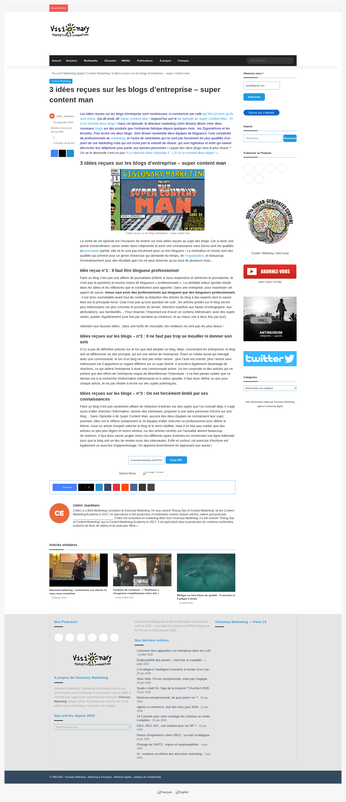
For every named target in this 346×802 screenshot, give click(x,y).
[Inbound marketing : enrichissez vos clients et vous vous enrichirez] (78, 570)
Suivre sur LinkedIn (261, 112)
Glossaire (110, 60)
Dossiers (71, 60)
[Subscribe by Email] (281, 168)
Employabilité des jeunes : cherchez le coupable (169, 660)
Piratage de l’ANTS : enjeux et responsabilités (168, 744)
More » (133, 525)
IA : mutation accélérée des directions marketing (169, 754)
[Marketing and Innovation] (70, 30)
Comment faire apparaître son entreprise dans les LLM (173, 650)
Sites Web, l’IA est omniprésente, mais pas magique (172, 679)
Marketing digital (74, 73)
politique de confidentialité (147, 777)
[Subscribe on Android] (270, 168)
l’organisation (194, 255)
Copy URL (176, 459)
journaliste (92, 251)
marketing (118, 138)
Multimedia (90, 60)
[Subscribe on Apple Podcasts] (248, 168)
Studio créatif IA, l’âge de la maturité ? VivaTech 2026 (173, 688)
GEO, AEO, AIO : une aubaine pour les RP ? (166, 725)
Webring (267, 253)
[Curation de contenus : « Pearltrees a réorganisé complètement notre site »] (142, 570)
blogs (99, 128)
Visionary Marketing (75, 777)
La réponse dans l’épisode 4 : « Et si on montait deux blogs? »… (174, 153)
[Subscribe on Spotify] (259, 168)
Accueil (56, 60)
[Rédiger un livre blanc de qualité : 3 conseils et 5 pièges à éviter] (206, 573)
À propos (165, 60)
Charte (255, 253)
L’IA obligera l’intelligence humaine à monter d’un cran (173, 669)
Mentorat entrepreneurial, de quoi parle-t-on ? (167, 697)
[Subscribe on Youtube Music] (248, 179)
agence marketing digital (270, 406)
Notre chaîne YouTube (269, 282)
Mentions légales (123, 777)
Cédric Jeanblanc (65, 116)
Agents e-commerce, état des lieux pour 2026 (167, 707)
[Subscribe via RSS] (259, 179)
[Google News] (153, 473)
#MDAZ (125, 60)
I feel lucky (282, 253)
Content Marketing (98, 73)
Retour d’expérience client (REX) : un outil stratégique (173, 735)
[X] (79, 531)
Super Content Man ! (135, 119)
